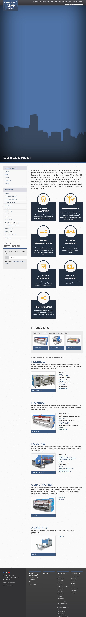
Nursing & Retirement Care (12, 225)
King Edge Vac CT (64, 381)
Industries (50, 1)
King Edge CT (63, 379)
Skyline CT (62, 466)
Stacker (61, 536)
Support (64, 1)
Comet (61, 415)
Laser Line (62, 418)
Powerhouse (63, 429)
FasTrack (62, 384)
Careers (74, 1)
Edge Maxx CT (63, 376)
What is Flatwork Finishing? (33, 578)
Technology (74, 590)
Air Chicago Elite (64, 456)
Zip (7, 257)
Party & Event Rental (10, 234)
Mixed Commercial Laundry (12, 223)
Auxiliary (7, 183)
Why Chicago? (36, 1)
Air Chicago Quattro (66, 459)
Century (61, 427)
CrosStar (62, 497)
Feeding (7, 171)
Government (8, 217)
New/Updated (74, 576)
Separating (74, 578)
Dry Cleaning (8, 211)
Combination (8, 180)
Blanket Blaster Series (66, 468)
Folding (7, 177)
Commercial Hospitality (11, 199)
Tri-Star (61, 499)
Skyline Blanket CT (65, 472)
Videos (44, 1)
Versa (60, 461)
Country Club (8, 205)
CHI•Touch (32, 582)
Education (7, 214)
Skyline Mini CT (64, 470)
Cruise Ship (8, 208)
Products (58, 1)
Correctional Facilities (10, 202)
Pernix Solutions (10, 585)
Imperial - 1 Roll (64, 422)
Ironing (6, 174)
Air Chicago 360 (64, 463)
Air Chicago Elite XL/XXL (67, 458)
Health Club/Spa (9, 220)
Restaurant (8, 237)
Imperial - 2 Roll (64, 423)
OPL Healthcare (9, 228)
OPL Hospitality (9, 231)
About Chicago (33, 584)
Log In (80, 1)
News (69, 1)
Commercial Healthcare (11, 196)
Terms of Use (5, 583)
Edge (60, 374)
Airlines (7, 193)
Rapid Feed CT (63, 388)
